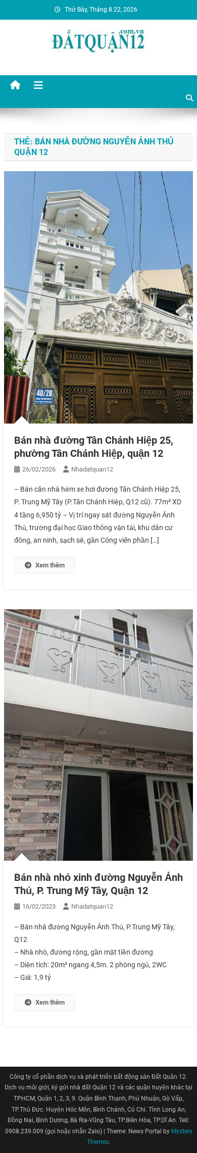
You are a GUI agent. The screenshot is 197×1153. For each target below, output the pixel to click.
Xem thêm (50, 565)
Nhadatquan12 (92, 469)
